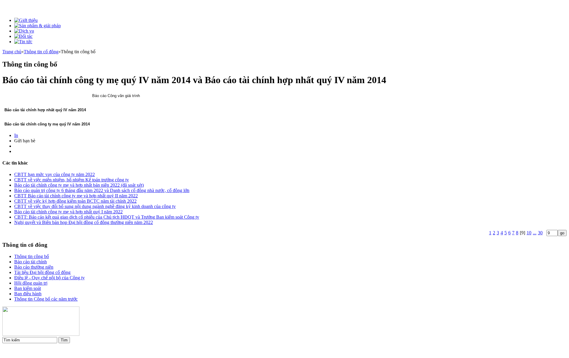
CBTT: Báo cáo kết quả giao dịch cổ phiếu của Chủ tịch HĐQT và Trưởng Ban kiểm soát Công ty (106, 217)
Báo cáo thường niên (33, 267)
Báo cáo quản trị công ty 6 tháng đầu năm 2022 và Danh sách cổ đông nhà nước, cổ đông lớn (101, 190)
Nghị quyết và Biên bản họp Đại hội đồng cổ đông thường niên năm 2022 (83, 222)
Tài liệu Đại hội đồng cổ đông (42, 272)
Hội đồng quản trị (30, 283)
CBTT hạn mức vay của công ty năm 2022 (54, 174)
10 (529, 232)
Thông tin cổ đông (41, 51)
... (534, 232)
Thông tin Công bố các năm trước (46, 298)
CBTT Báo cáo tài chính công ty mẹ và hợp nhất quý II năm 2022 (76, 195)
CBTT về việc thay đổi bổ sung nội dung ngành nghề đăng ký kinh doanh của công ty (95, 206)
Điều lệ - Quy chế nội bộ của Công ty (49, 277)
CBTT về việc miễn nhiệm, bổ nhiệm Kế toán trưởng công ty (71, 179)
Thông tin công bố (31, 256)
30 (540, 232)
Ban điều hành (27, 293)
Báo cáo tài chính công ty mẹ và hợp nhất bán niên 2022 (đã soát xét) (79, 185)
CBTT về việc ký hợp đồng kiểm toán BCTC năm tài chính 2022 (75, 201)
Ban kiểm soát (27, 288)
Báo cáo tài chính (30, 261)
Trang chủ (11, 51)
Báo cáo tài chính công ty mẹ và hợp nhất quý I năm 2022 (68, 211)
